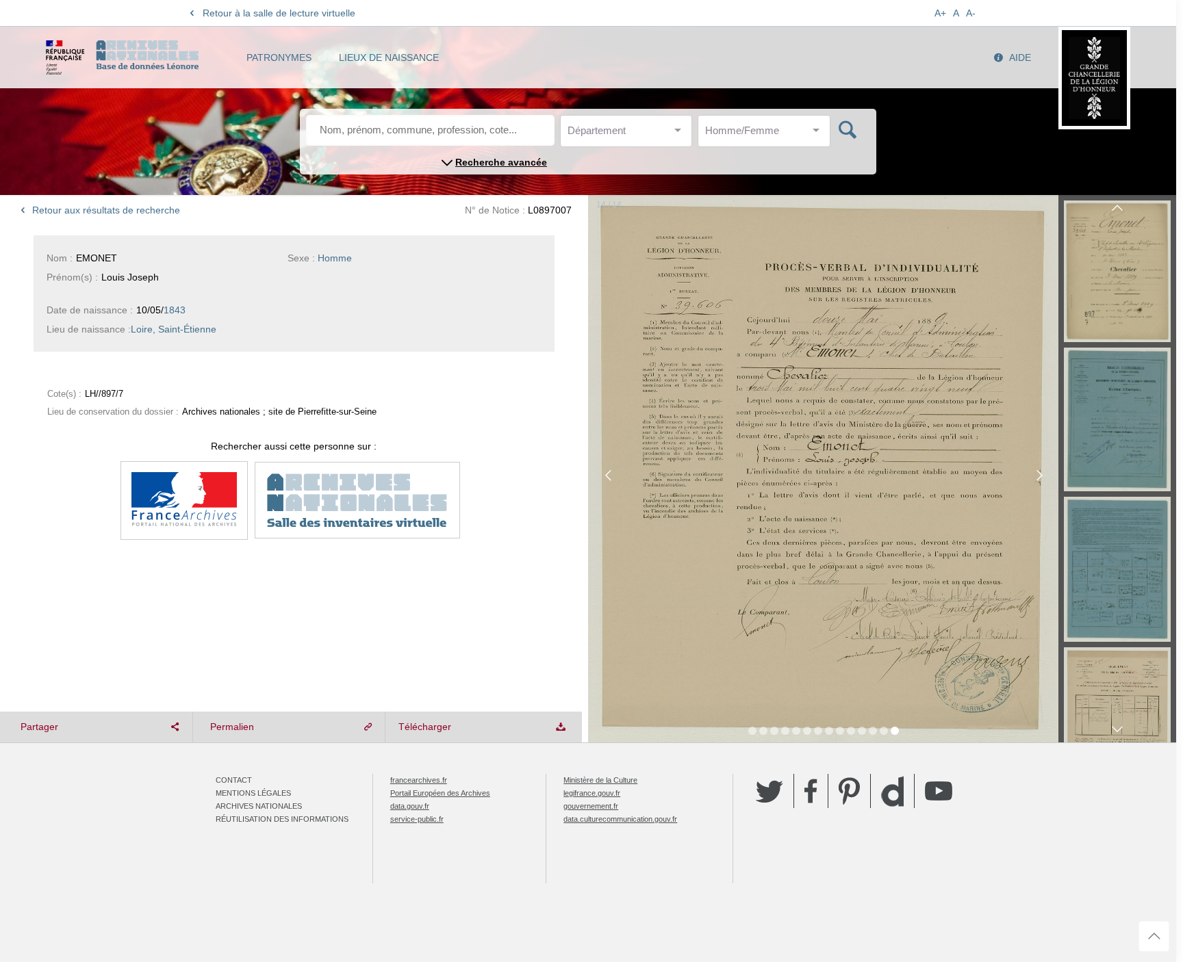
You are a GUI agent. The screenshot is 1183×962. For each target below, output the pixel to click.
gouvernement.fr (590, 806)
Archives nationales (259, 806)
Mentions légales (253, 793)
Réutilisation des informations (282, 819)
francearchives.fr (418, 780)
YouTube (938, 791)
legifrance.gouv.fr (591, 793)
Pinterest (849, 791)
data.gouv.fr (409, 806)
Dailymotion (892, 791)
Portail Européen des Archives (440, 793)
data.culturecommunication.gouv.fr (620, 819)
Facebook (810, 791)
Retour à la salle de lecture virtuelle (279, 13)
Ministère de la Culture (600, 780)
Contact (234, 780)
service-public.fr (417, 819)
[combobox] (629, 134)
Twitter (769, 791)
